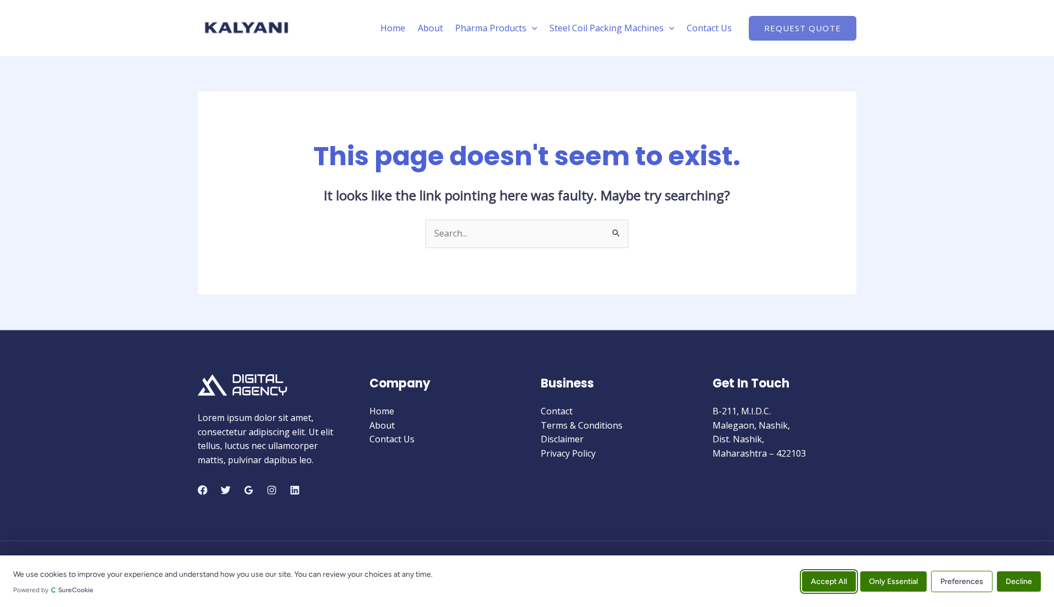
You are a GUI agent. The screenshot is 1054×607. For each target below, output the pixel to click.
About (430, 28)
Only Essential (893, 581)
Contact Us (709, 28)
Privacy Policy (568, 453)
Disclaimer (562, 439)
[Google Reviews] (249, 490)
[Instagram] (272, 490)
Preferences (961, 581)
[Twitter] (226, 490)
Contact (557, 411)
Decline (1019, 581)
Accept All (829, 581)
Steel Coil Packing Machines (607, 28)
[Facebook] (203, 490)
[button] (531, 28)
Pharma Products (490, 28)
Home (392, 28)
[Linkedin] (295, 490)
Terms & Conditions (582, 425)
